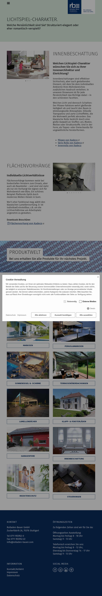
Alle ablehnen (41, 315)
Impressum (21, 315)
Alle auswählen (86, 315)
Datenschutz (11, 315)
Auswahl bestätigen (63, 315)
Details (92, 308)
